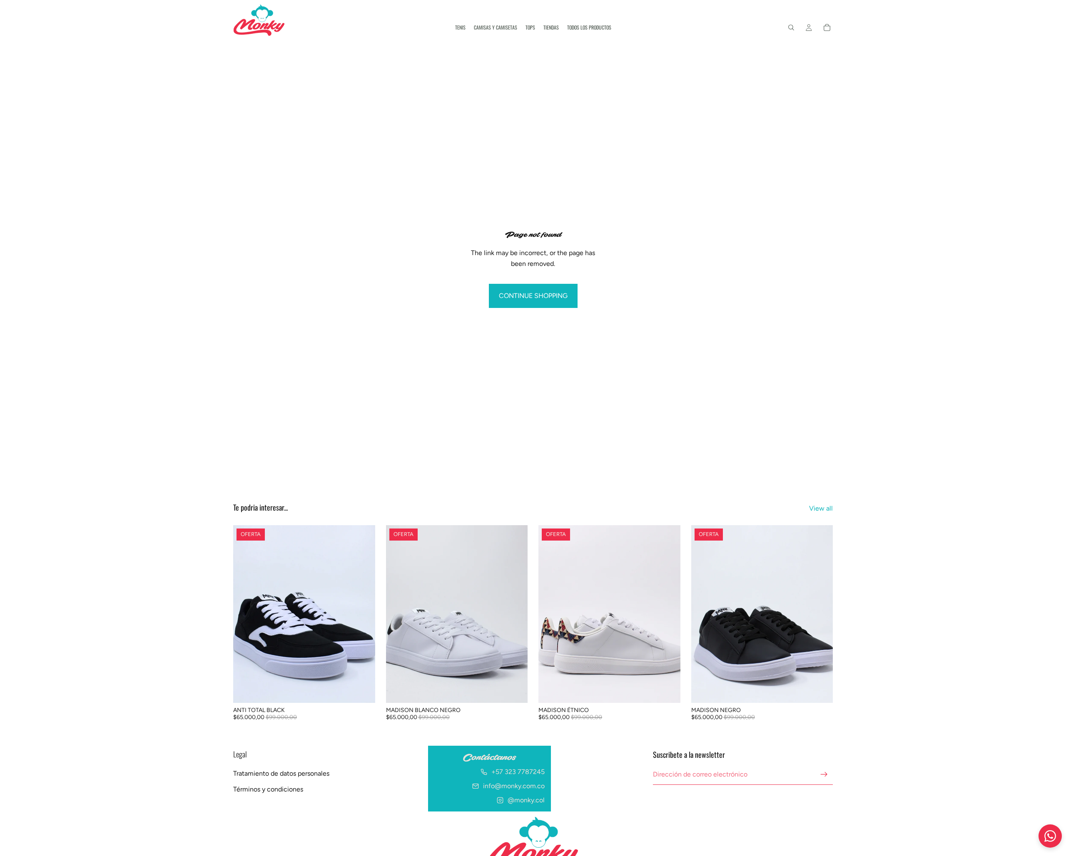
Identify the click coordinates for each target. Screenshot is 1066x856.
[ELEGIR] (362, 689)
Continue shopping (533, 296)
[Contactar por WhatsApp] (1050, 836)
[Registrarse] (824, 774)
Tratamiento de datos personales (281, 773)
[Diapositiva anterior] (245, 614)
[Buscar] (791, 27)
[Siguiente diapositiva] (362, 614)
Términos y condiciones (268, 789)
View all (821, 508)
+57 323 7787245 (518, 772)
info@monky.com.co (514, 786)
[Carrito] (827, 27)
